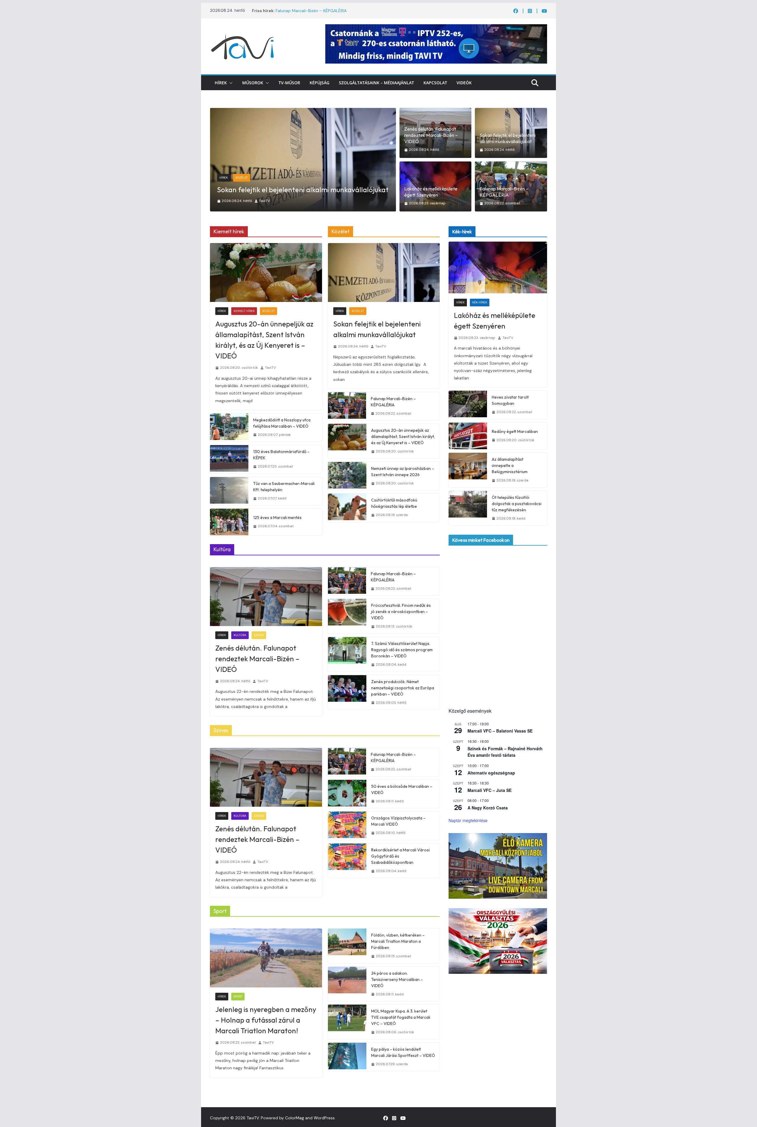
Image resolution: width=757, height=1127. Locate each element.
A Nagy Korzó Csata (488, 808)
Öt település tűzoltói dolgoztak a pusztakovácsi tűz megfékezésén (516, 503)
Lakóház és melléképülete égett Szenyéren (285, 189)
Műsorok (252, 82)
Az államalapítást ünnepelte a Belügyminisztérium (510, 465)
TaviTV (271, 200)
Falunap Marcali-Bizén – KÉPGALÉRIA (311, 10)
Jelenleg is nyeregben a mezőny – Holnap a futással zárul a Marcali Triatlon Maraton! (265, 1020)
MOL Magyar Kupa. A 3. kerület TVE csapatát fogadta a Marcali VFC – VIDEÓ (400, 1017)
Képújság (319, 82)
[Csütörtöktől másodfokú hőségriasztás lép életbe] (347, 508)
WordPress (324, 1117)
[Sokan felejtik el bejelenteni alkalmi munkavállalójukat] (384, 272)
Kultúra (240, 635)
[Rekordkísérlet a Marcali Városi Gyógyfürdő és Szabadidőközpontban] (347, 860)
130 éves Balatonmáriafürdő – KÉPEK (281, 454)
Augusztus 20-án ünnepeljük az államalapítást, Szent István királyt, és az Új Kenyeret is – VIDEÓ (264, 339)
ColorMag (294, 1117)
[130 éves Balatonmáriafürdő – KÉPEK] (229, 459)
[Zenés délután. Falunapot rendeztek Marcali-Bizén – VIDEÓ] (266, 596)
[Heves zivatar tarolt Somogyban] (468, 405)
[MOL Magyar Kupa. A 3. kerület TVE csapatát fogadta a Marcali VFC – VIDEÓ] (347, 1022)
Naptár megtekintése (468, 820)
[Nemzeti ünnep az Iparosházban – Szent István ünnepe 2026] (347, 476)
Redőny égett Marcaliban (515, 431)
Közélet (268, 311)
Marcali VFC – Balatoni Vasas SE (500, 731)
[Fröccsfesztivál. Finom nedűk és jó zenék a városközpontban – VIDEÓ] (347, 616)
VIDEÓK (464, 82)
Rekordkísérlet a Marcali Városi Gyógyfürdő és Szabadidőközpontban (400, 856)
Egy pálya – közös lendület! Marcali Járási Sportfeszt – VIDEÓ (403, 1052)
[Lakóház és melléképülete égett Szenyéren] (304, 112)
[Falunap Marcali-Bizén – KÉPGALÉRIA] (347, 406)
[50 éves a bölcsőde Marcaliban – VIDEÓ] (347, 794)
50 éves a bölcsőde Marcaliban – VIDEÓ (401, 789)
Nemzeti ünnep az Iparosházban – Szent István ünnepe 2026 (402, 471)
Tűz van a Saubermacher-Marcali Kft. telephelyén (284, 486)
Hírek (221, 82)
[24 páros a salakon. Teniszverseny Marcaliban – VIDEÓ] (347, 984)
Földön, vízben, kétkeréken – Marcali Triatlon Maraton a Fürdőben (398, 941)
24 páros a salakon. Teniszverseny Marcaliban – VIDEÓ (397, 979)
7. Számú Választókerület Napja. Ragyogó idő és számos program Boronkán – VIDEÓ (402, 650)
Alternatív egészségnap (491, 773)
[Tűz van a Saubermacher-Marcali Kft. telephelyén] (229, 491)
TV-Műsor (289, 82)
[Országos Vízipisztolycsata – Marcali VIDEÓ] (347, 825)
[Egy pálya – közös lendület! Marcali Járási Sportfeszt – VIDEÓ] (347, 1057)
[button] (230, 83)
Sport (238, 996)
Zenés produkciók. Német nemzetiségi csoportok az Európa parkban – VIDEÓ (402, 688)
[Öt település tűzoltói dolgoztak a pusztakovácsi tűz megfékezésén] (468, 508)
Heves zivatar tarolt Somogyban (510, 400)
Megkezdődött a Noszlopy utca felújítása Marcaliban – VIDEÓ (281, 423)
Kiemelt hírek (244, 311)
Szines (259, 635)
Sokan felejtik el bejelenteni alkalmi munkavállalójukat (508, 138)
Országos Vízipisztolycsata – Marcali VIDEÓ (398, 821)
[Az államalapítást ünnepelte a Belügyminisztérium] (468, 470)
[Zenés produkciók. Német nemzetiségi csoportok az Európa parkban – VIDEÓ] (347, 692)
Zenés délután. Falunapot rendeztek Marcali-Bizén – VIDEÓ (431, 135)
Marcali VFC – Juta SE (490, 790)
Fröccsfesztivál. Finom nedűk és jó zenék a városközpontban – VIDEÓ (401, 611)
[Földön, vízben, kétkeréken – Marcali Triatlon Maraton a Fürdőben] (347, 946)
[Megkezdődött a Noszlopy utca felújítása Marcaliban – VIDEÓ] (229, 427)
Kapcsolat (435, 82)
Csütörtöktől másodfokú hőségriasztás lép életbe (394, 503)
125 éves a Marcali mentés (277, 517)
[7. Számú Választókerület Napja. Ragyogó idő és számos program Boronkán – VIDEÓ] (347, 654)
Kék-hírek (243, 178)
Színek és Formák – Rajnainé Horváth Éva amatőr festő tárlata (505, 752)
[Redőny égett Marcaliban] (468, 436)
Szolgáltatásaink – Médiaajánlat (376, 82)
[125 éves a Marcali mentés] (229, 522)
